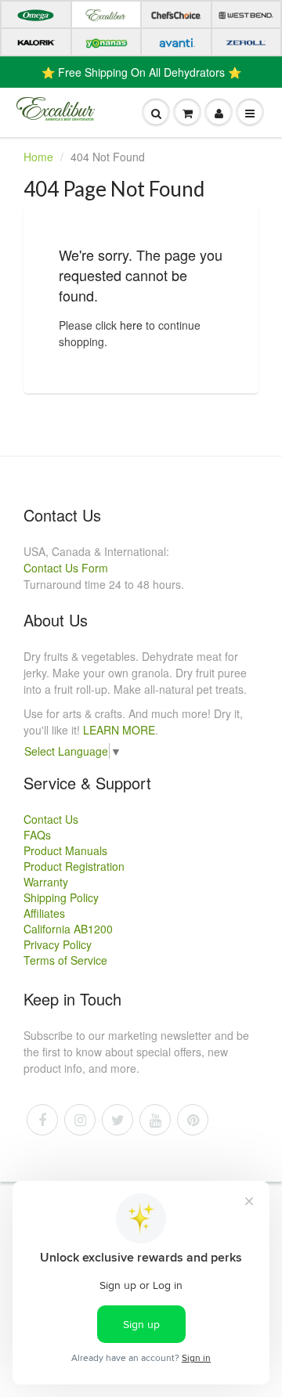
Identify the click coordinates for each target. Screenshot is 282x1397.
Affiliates (44, 913)
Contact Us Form (66, 568)
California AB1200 (68, 929)
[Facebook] (42, 1119)
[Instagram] (80, 1119)
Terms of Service (65, 960)
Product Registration (74, 866)
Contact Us (51, 819)
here (131, 325)
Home (38, 156)
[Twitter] (117, 1119)
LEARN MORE (119, 730)
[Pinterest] (192, 1119)
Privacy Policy (58, 944)
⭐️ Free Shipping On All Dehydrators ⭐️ (141, 72)
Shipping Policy (61, 897)
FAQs (37, 835)
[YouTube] (155, 1119)
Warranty (46, 882)
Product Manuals (65, 850)
